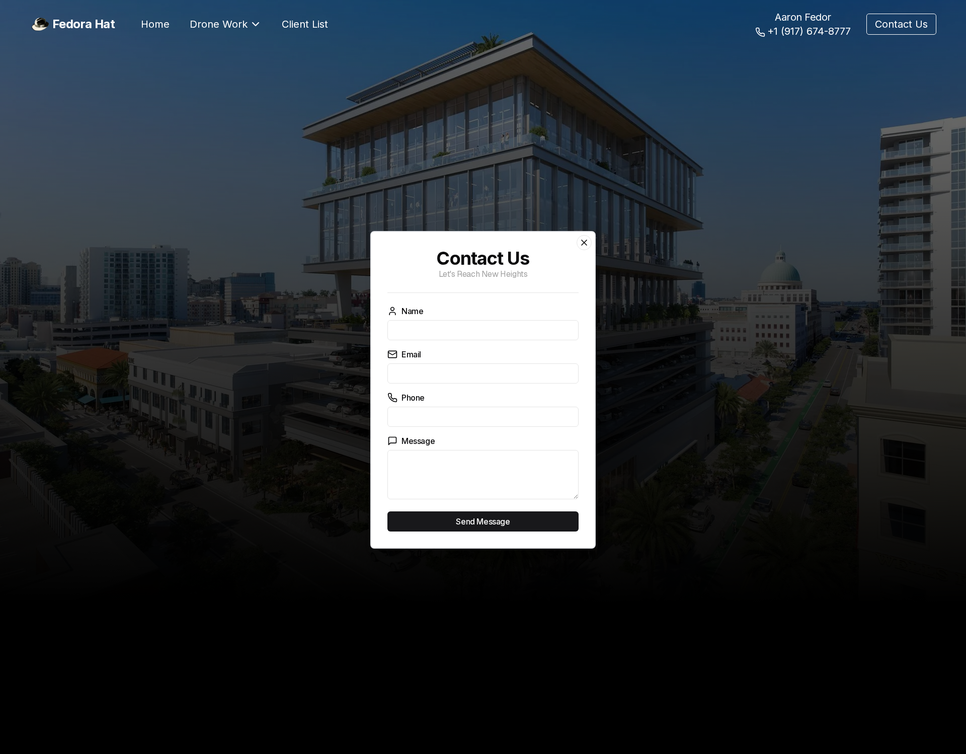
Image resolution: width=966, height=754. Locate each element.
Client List (305, 24)
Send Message (483, 521)
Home (155, 24)
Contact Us (901, 24)
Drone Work (219, 24)
